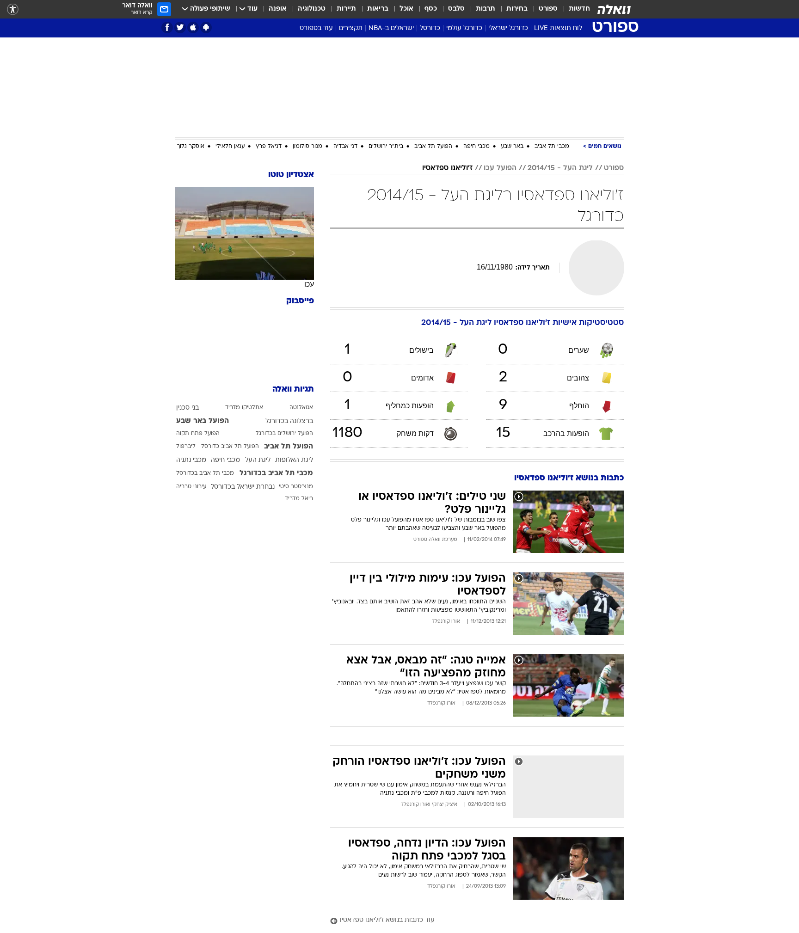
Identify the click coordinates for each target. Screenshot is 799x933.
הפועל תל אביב (433, 146)
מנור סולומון (307, 146)
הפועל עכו (500, 168)
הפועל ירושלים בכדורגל (284, 433)
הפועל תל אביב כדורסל (230, 446)
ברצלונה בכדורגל (289, 421)
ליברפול (186, 446)
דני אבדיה (345, 146)
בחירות (517, 9)
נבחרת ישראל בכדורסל (243, 487)
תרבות (485, 9)
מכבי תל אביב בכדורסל (205, 473)
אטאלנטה (301, 408)
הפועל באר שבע (202, 421)
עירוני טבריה (191, 487)
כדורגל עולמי (464, 28)
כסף (430, 9)
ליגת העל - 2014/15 (560, 168)
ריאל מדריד (299, 499)
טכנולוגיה (312, 9)
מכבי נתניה (191, 460)
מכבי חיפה (476, 146)
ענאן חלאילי (230, 146)
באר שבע (512, 146)
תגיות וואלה (293, 389)
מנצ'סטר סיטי (296, 487)
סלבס (456, 9)
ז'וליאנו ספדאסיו (447, 168)
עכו (309, 284)
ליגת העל (257, 460)
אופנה (278, 9)
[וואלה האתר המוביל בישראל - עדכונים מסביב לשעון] (614, 9)
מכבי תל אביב (552, 146)
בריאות (377, 9)
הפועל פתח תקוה (198, 433)
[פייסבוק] (167, 27)
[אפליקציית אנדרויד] (206, 27)
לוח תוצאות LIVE (558, 28)
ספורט (548, 9)
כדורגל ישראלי (508, 28)
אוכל (406, 9)
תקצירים (351, 28)
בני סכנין (187, 408)
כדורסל (430, 28)
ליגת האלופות (294, 460)
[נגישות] (12, 9)
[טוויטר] (180, 27)
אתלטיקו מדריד (244, 408)
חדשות (579, 9)
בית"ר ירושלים (386, 146)
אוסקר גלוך (190, 146)
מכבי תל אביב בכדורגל (276, 473)
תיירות (346, 9)
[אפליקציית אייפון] (193, 27)
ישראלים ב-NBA (391, 28)
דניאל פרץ (269, 146)
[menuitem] (574, 9)
